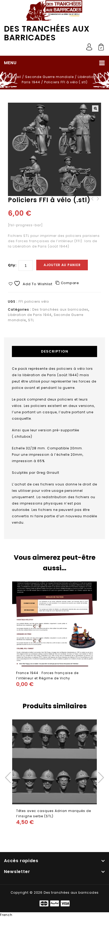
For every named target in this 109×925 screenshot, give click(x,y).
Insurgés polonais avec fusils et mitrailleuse (98, 204)
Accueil (14, 77)
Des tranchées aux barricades (47, 33)
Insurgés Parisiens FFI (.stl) (92, 204)
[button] (95, 108)
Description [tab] (54, 351)
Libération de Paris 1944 (30, 314)
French (6, 915)
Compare (70, 282)
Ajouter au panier (62, 265)
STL (31, 320)
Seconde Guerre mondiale (49, 77)
